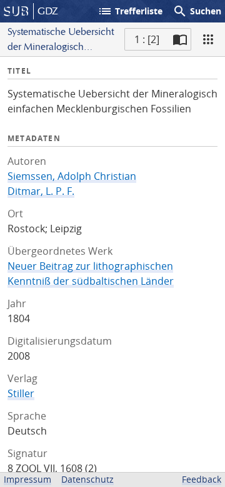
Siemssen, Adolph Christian (72, 176)
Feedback (201, 479)
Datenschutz (87, 479)
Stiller (21, 393)
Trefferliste (130, 11)
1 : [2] (146, 39)
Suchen (196, 11)
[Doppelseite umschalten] (180, 39)
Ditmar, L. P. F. (41, 191)
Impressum (27, 479)
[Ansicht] (208, 39)
